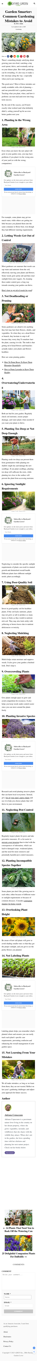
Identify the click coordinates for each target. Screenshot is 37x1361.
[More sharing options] (28, 56)
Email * (7, 1302)
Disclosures (7, 1336)
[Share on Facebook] (8, 56)
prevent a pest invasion (10, 842)
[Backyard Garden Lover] (18, 3)
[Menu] (2, 4)
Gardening (18, 29)
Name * (7, 1293)
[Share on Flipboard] (24, 56)
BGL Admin (19, 24)
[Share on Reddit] (14, 56)
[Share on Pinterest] (21, 56)
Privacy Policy (8, 1341)
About (5, 1332)
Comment (6, 1271)
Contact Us (7, 1346)
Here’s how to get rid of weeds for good (17, 290)
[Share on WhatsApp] (18, 56)
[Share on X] (11, 56)
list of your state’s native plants (18, 797)
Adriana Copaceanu (14, 1114)
